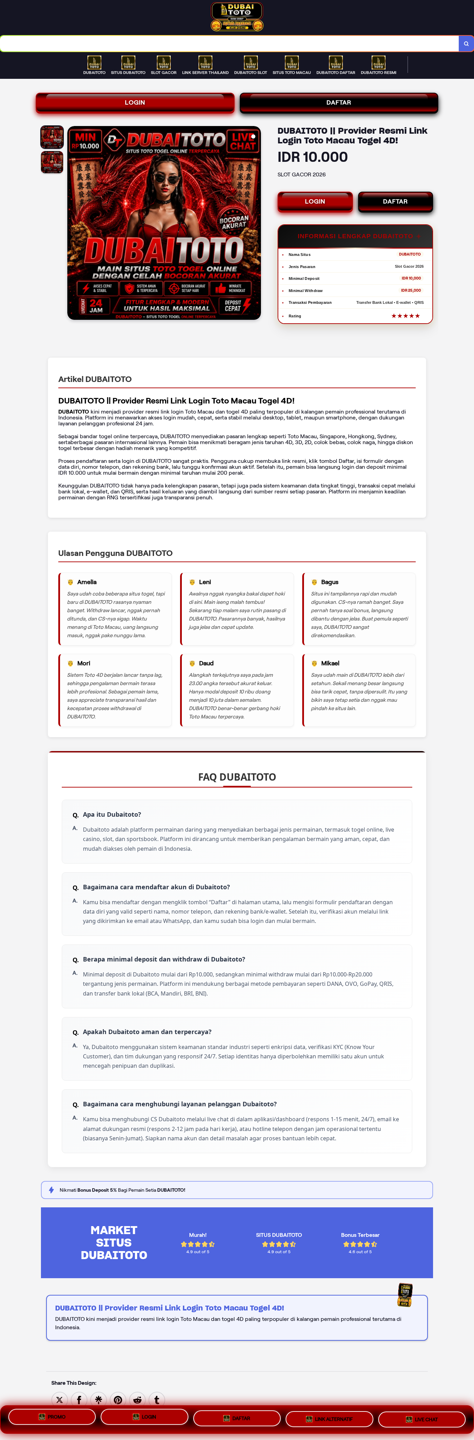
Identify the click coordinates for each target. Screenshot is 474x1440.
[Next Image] (255, 224)
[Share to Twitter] (59, 1399)
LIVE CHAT (426, 1418)
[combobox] (229, 43)
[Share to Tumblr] (157, 1399)
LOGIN (135, 102)
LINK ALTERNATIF (334, 1419)
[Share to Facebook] (79, 1399)
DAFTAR (339, 102)
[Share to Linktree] (98, 1399)
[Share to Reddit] (137, 1399)
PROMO (57, 1419)
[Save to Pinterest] (118, 1399)
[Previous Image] (72, 224)
